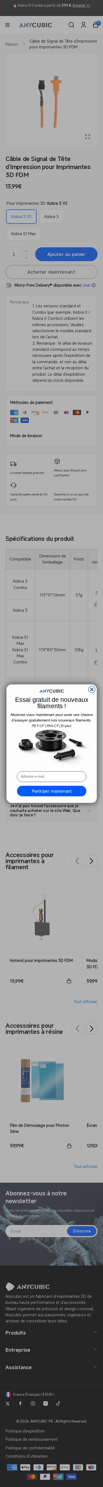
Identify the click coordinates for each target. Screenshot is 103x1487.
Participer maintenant (51, 791)
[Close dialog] (91, 689)
